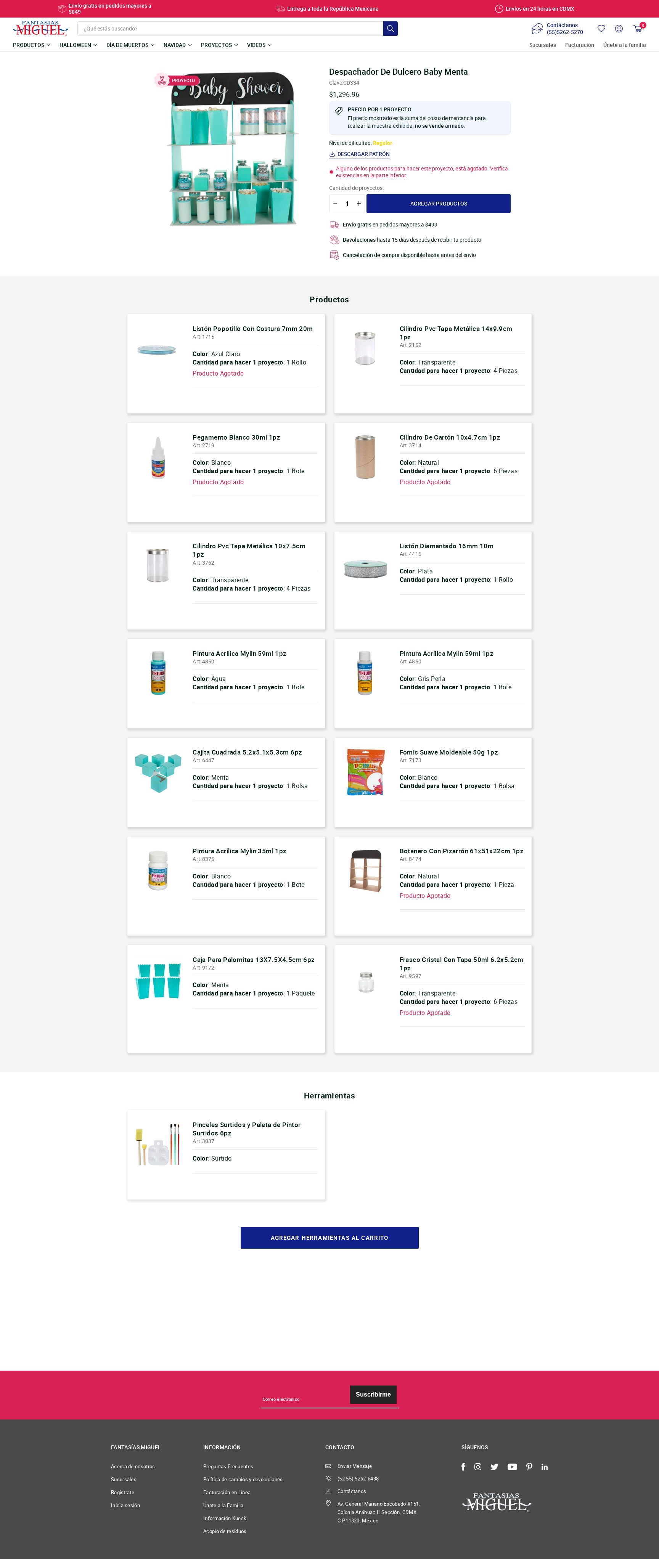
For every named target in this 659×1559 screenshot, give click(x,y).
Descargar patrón (364, 154)
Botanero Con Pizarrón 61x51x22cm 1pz (462, 850)
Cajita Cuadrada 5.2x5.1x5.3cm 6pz (247, 752)
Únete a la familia (624, 45)
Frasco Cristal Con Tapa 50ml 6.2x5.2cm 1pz (462, 963)
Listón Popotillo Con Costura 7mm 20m (253, 328)
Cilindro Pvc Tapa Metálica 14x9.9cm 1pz (456, 332)
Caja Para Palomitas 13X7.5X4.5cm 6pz (254, 959)
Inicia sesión (125, 1505)
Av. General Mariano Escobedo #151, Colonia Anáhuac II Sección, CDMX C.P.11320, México (379, 1512)
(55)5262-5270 (565, 32)
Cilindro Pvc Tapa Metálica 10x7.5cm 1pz (249, 550)
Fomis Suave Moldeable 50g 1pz (449, 752)
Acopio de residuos (225, 1531)
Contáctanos (352, 1491)
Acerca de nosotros (133, 1466)
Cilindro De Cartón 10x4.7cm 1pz (450, 437)
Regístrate (122, 1492)
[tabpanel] (230, 149)
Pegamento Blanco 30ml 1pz (236, 437)
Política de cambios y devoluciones (243, 1479)
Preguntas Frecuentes (228, 1466)
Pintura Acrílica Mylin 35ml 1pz (239, 850)
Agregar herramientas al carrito (330, 1237)
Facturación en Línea (227, 1492)
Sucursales (542, 45)
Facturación (579, 45)
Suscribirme (373, 1394)
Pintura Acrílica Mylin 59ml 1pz (239, 653)
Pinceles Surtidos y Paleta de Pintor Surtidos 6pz (247, 1128)
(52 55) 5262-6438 (358, 1478)
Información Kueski (225, 1518)
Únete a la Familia (223, 1505)
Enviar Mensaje (355, 1466)
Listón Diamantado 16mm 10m (446, 545)
